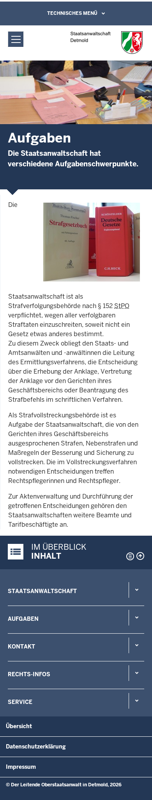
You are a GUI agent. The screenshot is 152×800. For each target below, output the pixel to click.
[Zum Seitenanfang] (140, 556)
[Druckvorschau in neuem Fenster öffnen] (128, 556)
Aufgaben (23, 618)
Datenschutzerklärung (36, 746)
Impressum (21, 766)
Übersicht (19, 726)
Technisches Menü (72, 13)
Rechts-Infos (29, 674)
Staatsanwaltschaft (42, 591)
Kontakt (21, 646)
